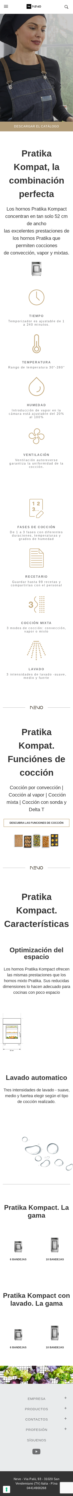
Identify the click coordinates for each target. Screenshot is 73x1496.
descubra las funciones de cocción (36, 822)
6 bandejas (18, 1259)
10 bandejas (55, 1259)
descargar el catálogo (36, 126)
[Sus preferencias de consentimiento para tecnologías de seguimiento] (6, 1489)
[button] (68, 7)
